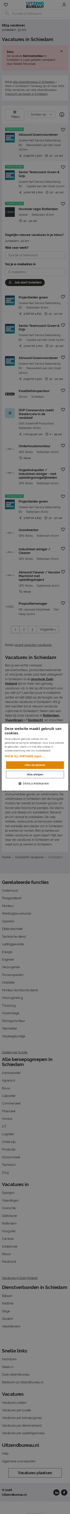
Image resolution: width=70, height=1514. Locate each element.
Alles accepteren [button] (35, 765)
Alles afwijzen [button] (35, 774)
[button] (35, 756)
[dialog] (35, 756)
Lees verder (58, 750)
